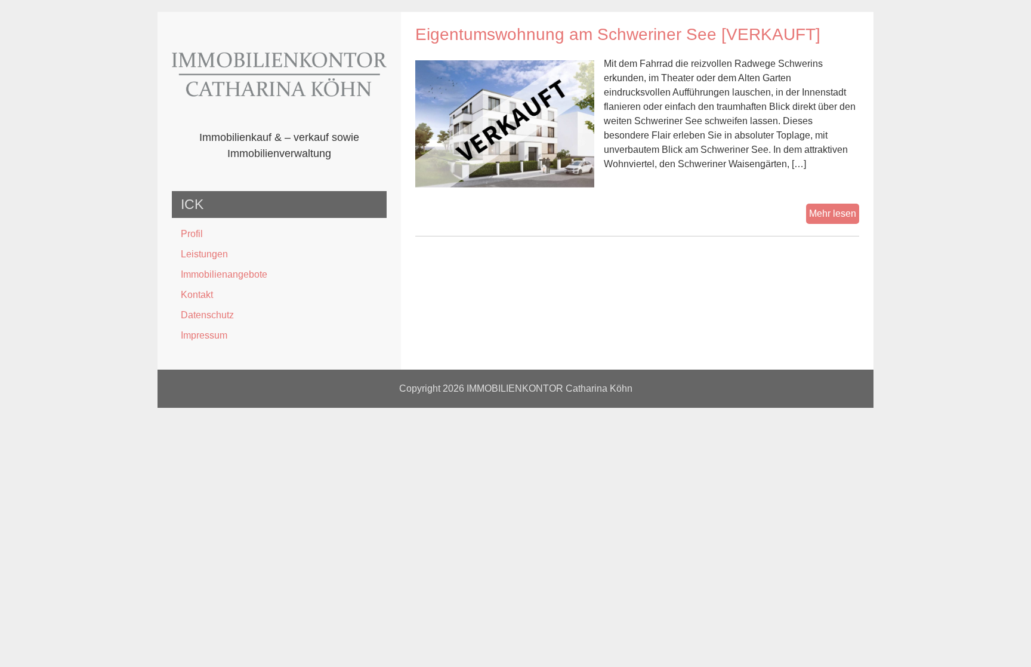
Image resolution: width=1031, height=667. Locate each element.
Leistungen (204, 254)
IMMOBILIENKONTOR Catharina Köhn (549, 388)
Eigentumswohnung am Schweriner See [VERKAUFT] (617, 34)
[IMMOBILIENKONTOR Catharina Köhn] (279, 122)
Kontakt (197, 295)
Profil (192, 234)
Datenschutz (207, 315)
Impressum (204, 335)
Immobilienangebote (224, 274)
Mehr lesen (834, 216)
